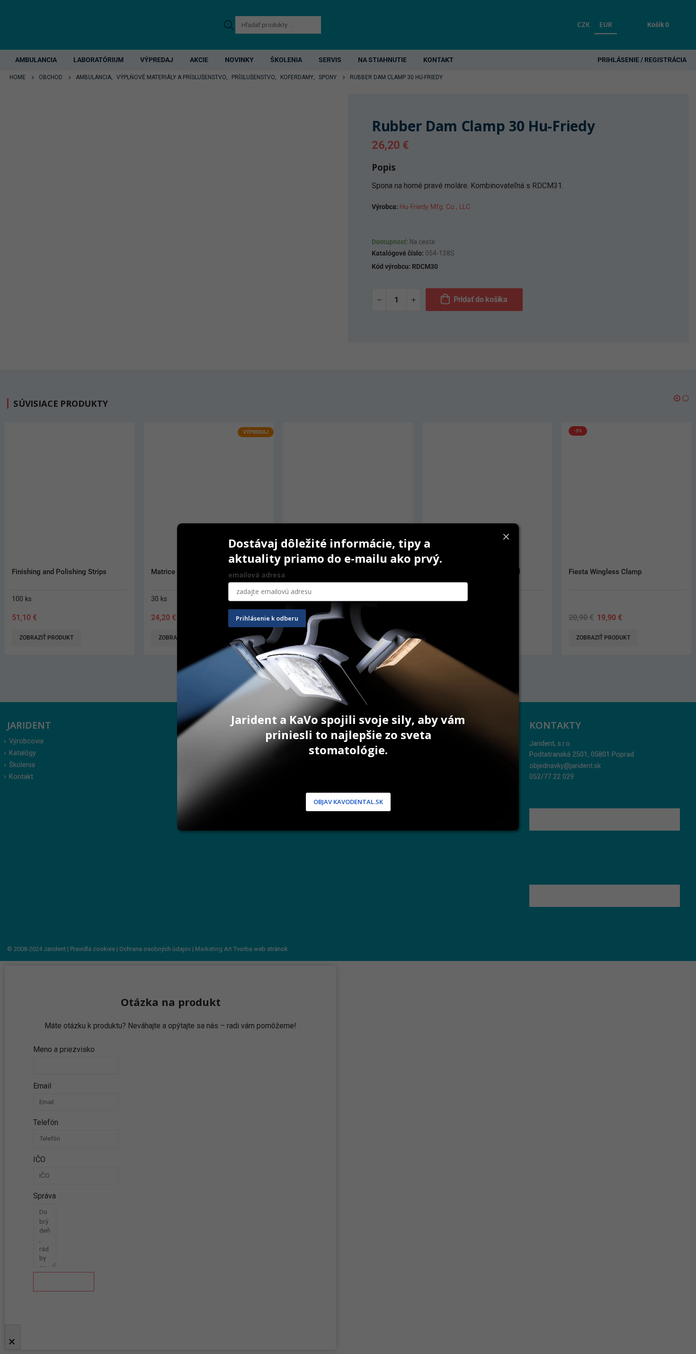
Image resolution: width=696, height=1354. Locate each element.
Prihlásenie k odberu (267, 618)
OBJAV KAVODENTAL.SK (348, 802)
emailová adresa (256, 574)
